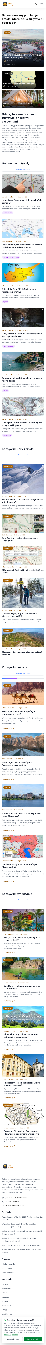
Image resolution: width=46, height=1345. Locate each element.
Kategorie (7, 1279)
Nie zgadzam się (13, 1339)
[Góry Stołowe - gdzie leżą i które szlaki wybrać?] (23, 80)
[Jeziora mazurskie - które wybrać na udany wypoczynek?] (23, 48)
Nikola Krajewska (8, 286)
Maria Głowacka (7, 197)
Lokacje (7, 685)
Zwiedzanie (8, 911)
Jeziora (7, 33)
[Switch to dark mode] (35, 4)
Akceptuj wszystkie (32, 1339)
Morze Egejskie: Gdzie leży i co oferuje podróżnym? (21, 1245)
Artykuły (6, 1211)
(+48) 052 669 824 (12, 1201)
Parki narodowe (8, 346)
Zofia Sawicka (7, 241)
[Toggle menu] (41, 4)
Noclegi (6, 93)
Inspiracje (5, 1297)
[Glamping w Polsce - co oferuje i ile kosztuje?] (23, 99)
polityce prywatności (11, 1334)
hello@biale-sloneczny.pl (14, 1205)
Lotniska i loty (7, 213)
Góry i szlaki (8, 73)
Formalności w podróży (11, 257)
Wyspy (5, 302)
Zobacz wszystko (23, 169)
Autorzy (6, 1259)
